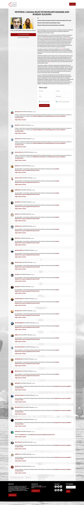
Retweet (20, 119)
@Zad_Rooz (17, 466)
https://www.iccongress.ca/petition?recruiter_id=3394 (43, 434)
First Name (41, 90)
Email (40, 96)
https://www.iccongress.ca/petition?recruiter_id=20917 (27, 279)
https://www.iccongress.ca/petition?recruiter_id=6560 (27, 291)
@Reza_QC (17, 214)
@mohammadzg (19, 298)
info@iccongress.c (38, 487)
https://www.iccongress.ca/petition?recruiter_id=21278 (27, 206)
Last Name (58, 90)
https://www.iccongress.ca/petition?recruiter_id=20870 (27, 303)
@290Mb (17, 125)
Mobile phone (58, 96)
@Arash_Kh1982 (18, 419)
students (49, 61)
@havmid (17, 238)
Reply (16, 119)
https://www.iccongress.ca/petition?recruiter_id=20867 (27, 315)
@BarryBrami (18, 442)
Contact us (35, 490)
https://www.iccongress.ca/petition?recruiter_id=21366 (27, 194)
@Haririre (17, 165)
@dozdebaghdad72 (19, 322)
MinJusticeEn (41, 116)
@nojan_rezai (18, 177)
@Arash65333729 (19, 407)
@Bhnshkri (17, 383)
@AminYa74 (17, 202)
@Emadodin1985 (19, 250)
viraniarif (47, 116)
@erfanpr (17, 274)
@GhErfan (17, 431)
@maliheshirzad (18, 359)
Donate (72, 4)
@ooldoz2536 (18, 310)
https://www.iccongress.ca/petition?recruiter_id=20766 (27, 351)
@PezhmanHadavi (19, 395)
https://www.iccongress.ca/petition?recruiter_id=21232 (27, 230)
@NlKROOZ (17, 454)
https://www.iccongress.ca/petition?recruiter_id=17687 (27, 327)
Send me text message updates (63, 101)
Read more (12, 495)
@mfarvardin (18, 262)
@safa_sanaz (18, 111)
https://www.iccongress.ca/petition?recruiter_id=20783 (27, 339)
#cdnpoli (34, 116)
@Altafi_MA (17, 189)
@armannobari (18, 152)
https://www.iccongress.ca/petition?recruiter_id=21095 (27, 242)
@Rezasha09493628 (19, 346)
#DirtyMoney (22, 434)
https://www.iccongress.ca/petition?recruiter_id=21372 (27, 182)
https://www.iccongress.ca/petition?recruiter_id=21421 (27, 170)
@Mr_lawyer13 (18, 371)
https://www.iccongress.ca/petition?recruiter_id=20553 (27, 375)
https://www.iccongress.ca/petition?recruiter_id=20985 (27, 267)
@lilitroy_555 (18, 334)
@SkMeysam (18, 226)
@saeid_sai (17, 138)
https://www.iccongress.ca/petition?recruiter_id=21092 (27, 254)
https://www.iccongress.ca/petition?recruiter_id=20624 (27, 363)
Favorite (24, 119)
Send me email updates (45, 101)
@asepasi (17, 286)
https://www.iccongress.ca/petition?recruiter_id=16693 (27, 218)
